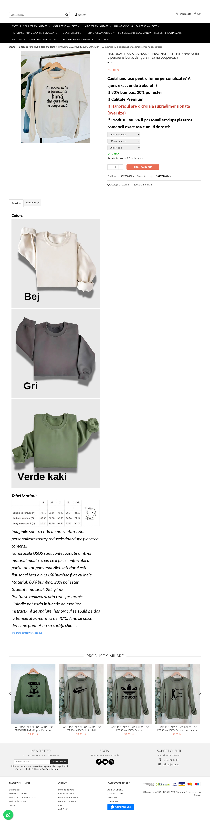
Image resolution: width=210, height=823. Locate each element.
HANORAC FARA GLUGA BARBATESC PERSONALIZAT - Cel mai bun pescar (177, 728)
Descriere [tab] (16, 203)
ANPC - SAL (63, 809)
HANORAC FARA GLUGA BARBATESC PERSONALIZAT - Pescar (129, 728)
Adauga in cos (143, 167)
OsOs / (13, 46)
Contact (13, 805)
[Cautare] (67, 15)
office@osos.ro (170, 764)
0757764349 (170, 759)
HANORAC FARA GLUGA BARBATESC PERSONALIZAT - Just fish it (81, 728)
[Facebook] (99, 762)
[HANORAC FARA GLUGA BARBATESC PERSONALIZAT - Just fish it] (81, 694)
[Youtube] (105, 762)
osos (109, 62)
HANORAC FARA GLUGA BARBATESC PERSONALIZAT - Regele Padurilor (33, 728)
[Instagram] (111, 762)
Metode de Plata (66, 789)
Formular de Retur (67, 801)
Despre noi (14, 789)
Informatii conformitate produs (26, 632)
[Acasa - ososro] (91, 15)
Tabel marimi (104, 39)
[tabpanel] (56, 97)
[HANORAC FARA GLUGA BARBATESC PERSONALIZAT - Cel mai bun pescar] (177, 694)
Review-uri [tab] (32, 202)
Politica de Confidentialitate (45, 769)
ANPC (61, 805)
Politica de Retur (66, 793)
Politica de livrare (17, 801)
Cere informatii (144, 184)
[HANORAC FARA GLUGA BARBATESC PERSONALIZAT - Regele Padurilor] (33, 694)
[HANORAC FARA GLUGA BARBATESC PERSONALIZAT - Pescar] (129, 694)
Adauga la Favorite (119, 184)
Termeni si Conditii (18, 793)
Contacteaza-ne (123, 807)
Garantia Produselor (68, 797)
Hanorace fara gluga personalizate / (38, 46)
